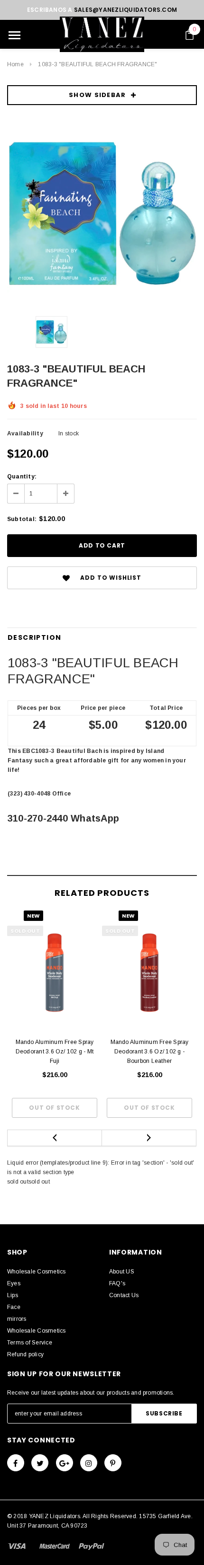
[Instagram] (88, 1462)
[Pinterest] (112, 1462)
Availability (25, 433)
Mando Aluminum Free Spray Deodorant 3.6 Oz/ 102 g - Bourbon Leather (150, 1051)
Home (15, 64)
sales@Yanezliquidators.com (125, 10)
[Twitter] (39, 1462)
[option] (102, 214)
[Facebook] (15, 1462)
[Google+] (64, 1462)
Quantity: (22, 476)
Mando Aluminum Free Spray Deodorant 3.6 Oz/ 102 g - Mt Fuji (55, 1051)
